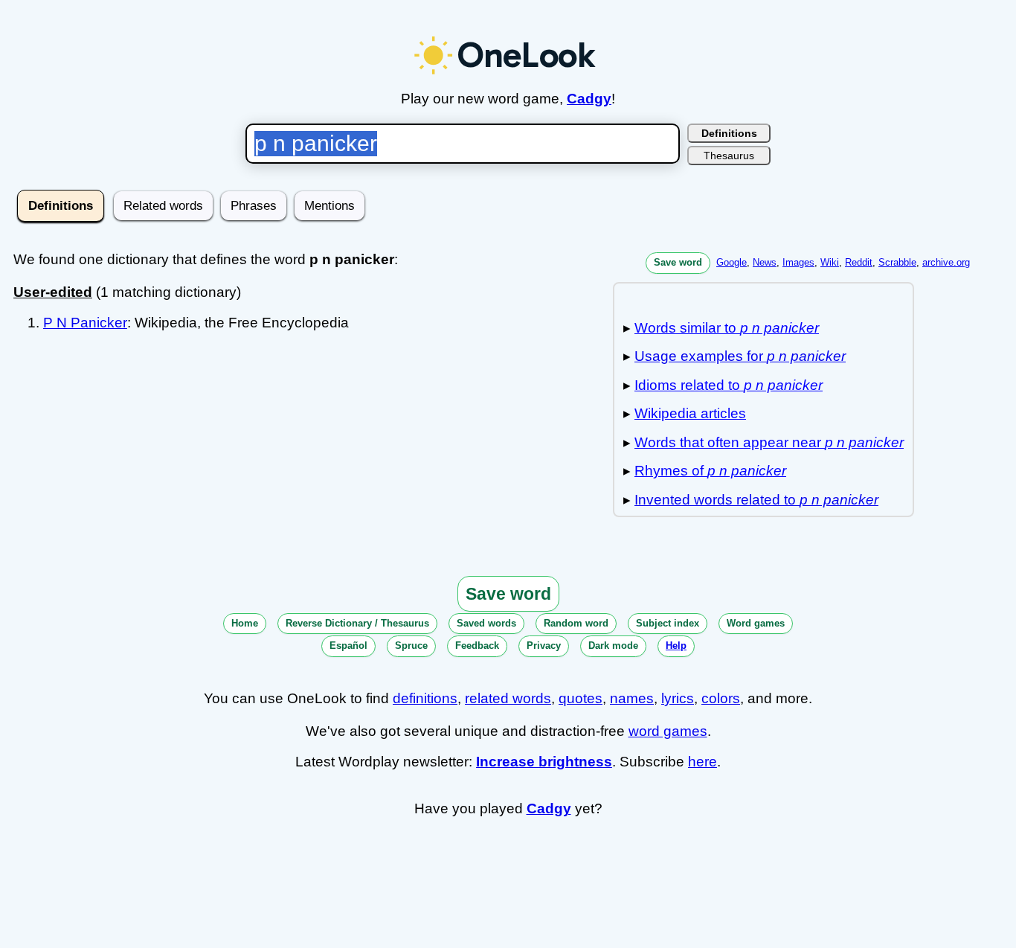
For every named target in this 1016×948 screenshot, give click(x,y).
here (702, 761)
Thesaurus (729, 155)
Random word (576, 623)
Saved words (486, 623)
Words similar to (726, 328)
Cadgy (589, 98)
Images (798, 262)
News (765, 262)
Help (676, 645)
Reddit (858, 262)
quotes (580, 698)
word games (667, 731)
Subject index (667, 623)
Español (348, 645)
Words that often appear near (769, 442)
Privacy (544, 645)
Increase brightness (544, 761)
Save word (678, 262)
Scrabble (897, 262)
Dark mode (613, 645)
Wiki (829, 262)
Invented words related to (756, 499)
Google (731, 262)
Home (244, 623)
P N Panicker (85, 322)
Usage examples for (740, 356)
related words (508, 698)
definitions (425, 698)
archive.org (946, 262)
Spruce (411, 645)
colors (720, 698)
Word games (756, 623)
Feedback (477, 645)
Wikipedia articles (690, 413)
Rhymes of (710, 470)
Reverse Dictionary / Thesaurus (357, 623)
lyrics (677, 698)
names (632, 698)
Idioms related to (728, 385)
